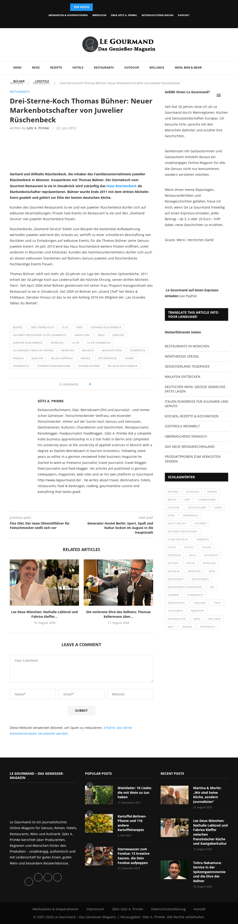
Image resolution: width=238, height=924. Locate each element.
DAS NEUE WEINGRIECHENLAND (190, 446)
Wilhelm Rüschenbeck (123, 366)
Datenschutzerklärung (157, 15)
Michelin (88, 350)
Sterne (129, 358)
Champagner (206, 499)
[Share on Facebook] (96, 384)
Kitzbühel (57, 342)
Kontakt (183, 15)
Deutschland (197, 507)
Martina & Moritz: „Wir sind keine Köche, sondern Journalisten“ (207, 795)
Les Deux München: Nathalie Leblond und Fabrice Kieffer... (44, 614)
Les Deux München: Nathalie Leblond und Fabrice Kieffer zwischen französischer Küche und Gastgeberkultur (210, 832)
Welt (171, 626)
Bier (187, 499)
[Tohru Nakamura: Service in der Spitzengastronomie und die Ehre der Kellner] (174, 870)
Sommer (173, 595)
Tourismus (175, 610)
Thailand (199, 603)
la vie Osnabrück (99, 342)
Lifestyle (42, 81)
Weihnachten (177, 619)
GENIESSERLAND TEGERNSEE (187, 366)
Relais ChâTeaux (62, 358)
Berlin (172, 499)
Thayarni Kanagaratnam (53, 366)
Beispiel (18, 327)
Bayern (212, 491)
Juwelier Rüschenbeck (28, 342)
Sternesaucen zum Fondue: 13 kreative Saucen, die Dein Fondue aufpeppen (133, 856)
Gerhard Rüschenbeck (106, 327)
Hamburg (202, 539)
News (17, 68)
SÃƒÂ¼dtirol (176, 603)
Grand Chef (82, 335)
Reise (36, 68)
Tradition (197, 610)
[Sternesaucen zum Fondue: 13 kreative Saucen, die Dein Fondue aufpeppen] (99, 856)
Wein (197, 619)
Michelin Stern (112, 350)
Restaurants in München (185, 587)
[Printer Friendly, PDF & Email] (32, 313)
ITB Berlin (174, 555)
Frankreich (190, 515)
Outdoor (131, 68)
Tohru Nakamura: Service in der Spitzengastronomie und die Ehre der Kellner (209, 872)
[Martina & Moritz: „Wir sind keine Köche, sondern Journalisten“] (174, 795)
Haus (101, 335)
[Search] (226, 95)
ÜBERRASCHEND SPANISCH (186, 436)
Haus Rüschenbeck (121, 186)
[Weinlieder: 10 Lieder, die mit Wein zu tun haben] (99, 795)
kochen (173, 563)
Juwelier (118, 335)
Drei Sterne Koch (42, 327)
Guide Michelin (178, 539)
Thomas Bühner (89, 366)
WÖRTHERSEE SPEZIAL (182, 356)
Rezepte (56, 68)
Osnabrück (137, 350)
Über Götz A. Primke (124, 15)
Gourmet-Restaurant (182, 531)
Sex (212, 587)
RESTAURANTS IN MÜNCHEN (187, 346)
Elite (65, 327)
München (67, 350)
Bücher (19, 81)
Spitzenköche (107, 358)
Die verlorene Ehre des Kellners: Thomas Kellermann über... (118, 614)
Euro (171, 515)
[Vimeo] (133, 22)
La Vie (75, 342)
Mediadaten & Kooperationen (68, 15)
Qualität (37, 358)
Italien (206, 547)
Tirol (217, 603)
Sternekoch (21, 366)
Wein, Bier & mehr (188, 68)
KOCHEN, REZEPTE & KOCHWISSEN (191, 416)
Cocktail (174, 507)
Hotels (78, 68)
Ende (79, 327)
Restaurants (104, 68)
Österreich (207, 626)
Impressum (99, 15)
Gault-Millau (177, 523)
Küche (190, 563)
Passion (18, 358)
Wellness (156, 68)
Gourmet (200, 523)
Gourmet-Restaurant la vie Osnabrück (39, 335)
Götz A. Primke (37, 128)
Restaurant (176, 579)
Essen (218, 507)
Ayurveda (192, 491)
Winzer (187, 626)
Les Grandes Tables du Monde (33, 350)
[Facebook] (101, 22)
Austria (173, 491)
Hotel (172, 547)
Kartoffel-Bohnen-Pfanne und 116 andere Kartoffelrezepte (132, 823)
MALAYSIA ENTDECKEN (182, 376)
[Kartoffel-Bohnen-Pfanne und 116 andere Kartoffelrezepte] (99, 823)
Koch (192, 555)
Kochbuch (211, 555)
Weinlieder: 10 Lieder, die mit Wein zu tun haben (135, 792)
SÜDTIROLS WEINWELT (182, 426)
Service (85, 358)
